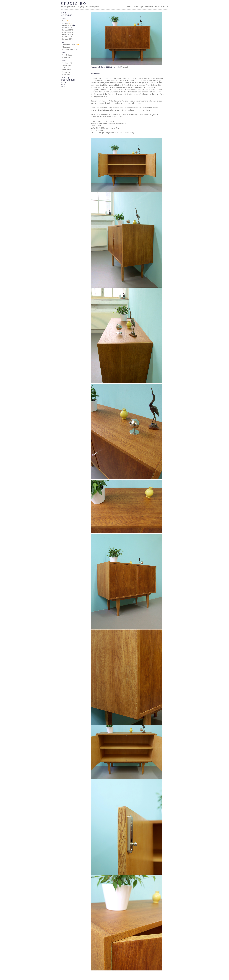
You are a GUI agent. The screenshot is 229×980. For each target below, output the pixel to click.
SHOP (63, 84)
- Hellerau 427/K (67, 37)
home (129, 7)
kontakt (135, 7)
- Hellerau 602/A (67, 25)
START (63, 13)
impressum (149, 7)
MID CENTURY (66, 15)
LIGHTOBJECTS (67, 77)
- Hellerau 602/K (67, 30)
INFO (63, 87)
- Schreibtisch (65, 47)
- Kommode (66, 23)
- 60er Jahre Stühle (67, 63)
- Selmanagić (65, 74)
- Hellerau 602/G (67, 28)
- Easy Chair (65, 67)
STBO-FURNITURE (68, 80)
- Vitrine (65, 21)
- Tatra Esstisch (66, 55)
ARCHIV (64, 82)
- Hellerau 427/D (67, 39)
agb (141, 7)
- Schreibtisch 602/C (70, 45)
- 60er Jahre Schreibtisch (69, 49)
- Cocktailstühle (66, 65)
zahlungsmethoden (161, 7)
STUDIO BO (74, 3)
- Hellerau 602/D (67, 32)
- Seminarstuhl (66, 72)
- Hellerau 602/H (67, 34)
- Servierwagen (66, 57)
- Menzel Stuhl (66, 70)
